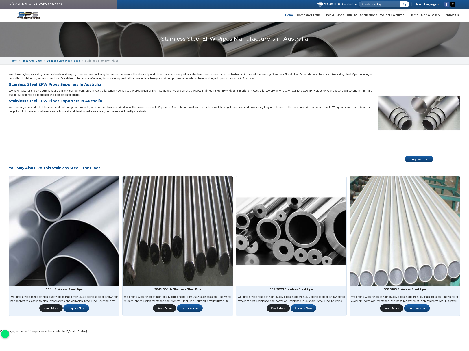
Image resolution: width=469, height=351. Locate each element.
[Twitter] (452, 4)
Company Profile (309, 15)
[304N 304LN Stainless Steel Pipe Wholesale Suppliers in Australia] (178, 231)
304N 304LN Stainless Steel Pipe (177, 289)
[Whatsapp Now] (5, 334)
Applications (368, 15)
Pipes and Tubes (32, 60)
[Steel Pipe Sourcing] (28, 15)
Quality (352, 15)
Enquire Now (76, 308)
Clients (413, 15)
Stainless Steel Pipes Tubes (63, 60)
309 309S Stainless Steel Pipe (291, 289)
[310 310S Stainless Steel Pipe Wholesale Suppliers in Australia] (405, 231)
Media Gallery (430, 15)
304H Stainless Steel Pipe (64, 289)
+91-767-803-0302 (48, 4)
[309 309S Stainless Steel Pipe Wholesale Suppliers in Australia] (291, 231)
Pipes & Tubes (334, 15)
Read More (51, 308)
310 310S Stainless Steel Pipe (405, 289)
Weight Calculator (392, 15)
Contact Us (451, 15)
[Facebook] (446, 4)
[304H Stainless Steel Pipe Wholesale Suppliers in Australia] (64, 231)
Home (289, 15)
